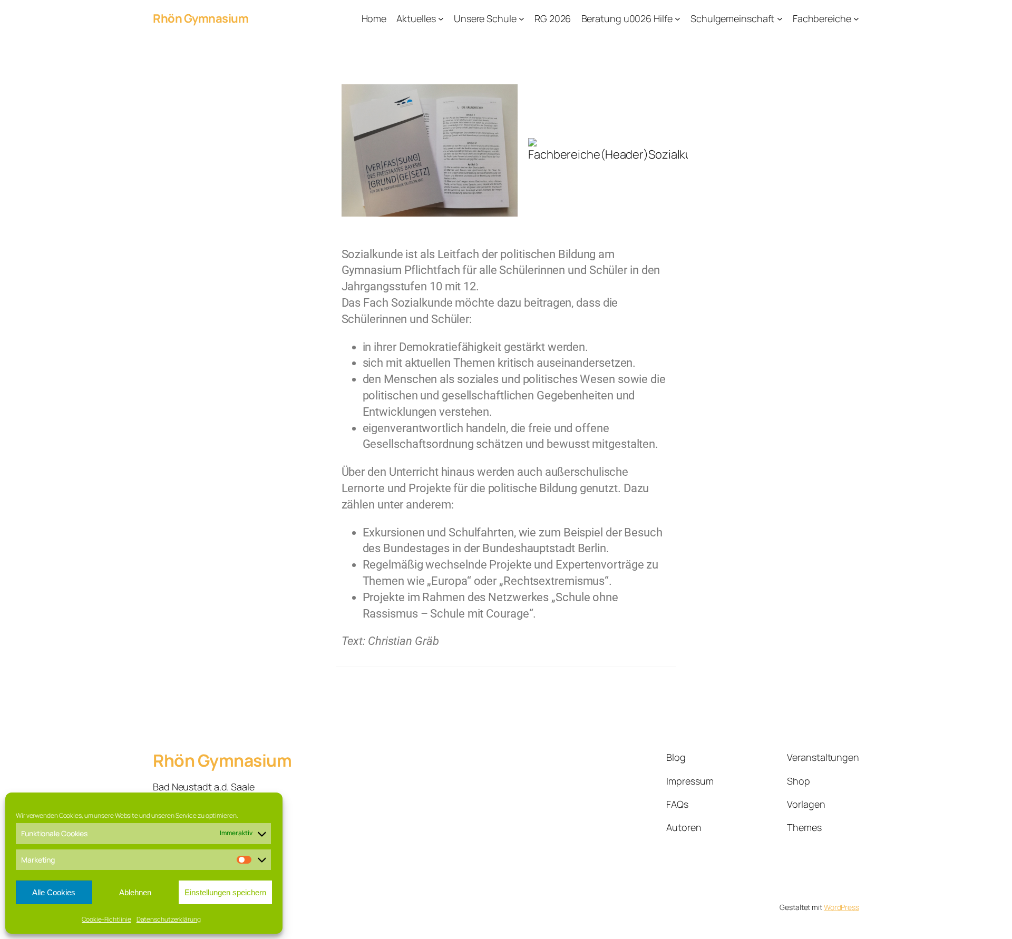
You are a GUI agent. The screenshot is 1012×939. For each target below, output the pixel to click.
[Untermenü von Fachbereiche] (856, 19)
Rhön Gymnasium (200, 18)
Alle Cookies (53, 892)
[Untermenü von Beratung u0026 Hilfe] (677, 19)
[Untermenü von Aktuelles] (441, 19)
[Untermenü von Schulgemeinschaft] (780, 19)
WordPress (841, 907)
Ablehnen (135, 892)
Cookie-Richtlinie (106, 919)
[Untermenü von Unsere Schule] (521, 19)
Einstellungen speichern (225, 892)
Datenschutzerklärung (169, 919)
